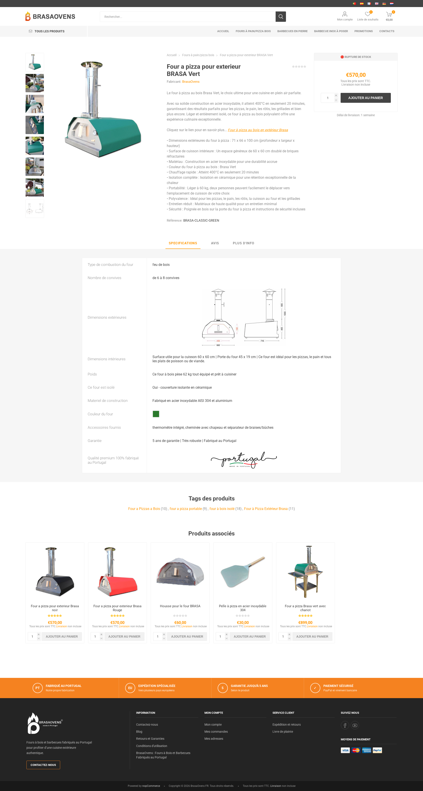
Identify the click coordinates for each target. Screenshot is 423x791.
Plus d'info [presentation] (243, 243)
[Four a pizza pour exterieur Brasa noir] (55, 572)
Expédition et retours (287, 724)
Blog (139, 731)
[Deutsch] (384, 3)
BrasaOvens (191, 82)
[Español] (361, 3)
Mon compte (345, 19)
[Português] (354, 3)
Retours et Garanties (150, 738)
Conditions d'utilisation (151, 746)
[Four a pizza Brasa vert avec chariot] (305, 572)
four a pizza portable (186, 509)
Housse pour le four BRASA (180, 606)
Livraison (347, 84)
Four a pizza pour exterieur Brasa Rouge (117, 608)
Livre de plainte (283, 731)
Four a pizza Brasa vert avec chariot (305, 608)
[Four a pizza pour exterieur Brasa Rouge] (117, 572)
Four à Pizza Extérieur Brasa (266, 509)
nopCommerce (151, 785)
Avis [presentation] (215, 243)
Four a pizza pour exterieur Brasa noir (55, 608)
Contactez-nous (43, 765)
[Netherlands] (391, 3)
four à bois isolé (222, 509)
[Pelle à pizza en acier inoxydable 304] (242, 572)
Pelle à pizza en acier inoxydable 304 (242, 608)
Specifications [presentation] (183, 243)
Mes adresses (213, 738)
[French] (369, 3)
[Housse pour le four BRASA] (180, 572)
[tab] (182, 243)
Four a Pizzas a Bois (144, 509)
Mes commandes (216, 731)
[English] (376, 3)
